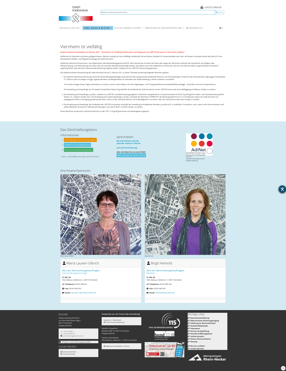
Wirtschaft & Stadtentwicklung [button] (164, 28)
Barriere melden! (197, 346)
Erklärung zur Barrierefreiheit (203, 323)
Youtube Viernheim (68, 354)
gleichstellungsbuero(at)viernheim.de (131, 155)
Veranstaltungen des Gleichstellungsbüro (80, 140)
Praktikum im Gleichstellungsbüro (77, 145)
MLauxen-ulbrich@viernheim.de (83, 293)
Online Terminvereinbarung (115, 322)
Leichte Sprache (197, 336)
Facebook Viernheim (69, 352)
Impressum (195, 328)
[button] (221, 28)
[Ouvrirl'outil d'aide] (282, 189)
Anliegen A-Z (195, 28)
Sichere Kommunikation (200, 339)
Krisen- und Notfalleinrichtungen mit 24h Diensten (80, 156)
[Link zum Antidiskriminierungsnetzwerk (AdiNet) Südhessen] (199, 144)
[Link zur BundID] (165, 333)
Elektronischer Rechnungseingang (204, 320)
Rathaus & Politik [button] (70, 28)
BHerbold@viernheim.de (165, 293)
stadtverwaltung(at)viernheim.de (72, 336)
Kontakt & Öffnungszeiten (201, 334)
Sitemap (193, 341)
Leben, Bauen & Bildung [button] (97, 28)
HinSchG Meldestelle (199, 326)
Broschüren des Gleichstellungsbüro (78, 150)
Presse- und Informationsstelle (76, 342)
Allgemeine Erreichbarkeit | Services (117, 346)
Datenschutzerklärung (199, 318)
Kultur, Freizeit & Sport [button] (128, 28)
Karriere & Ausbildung (199, 331)
